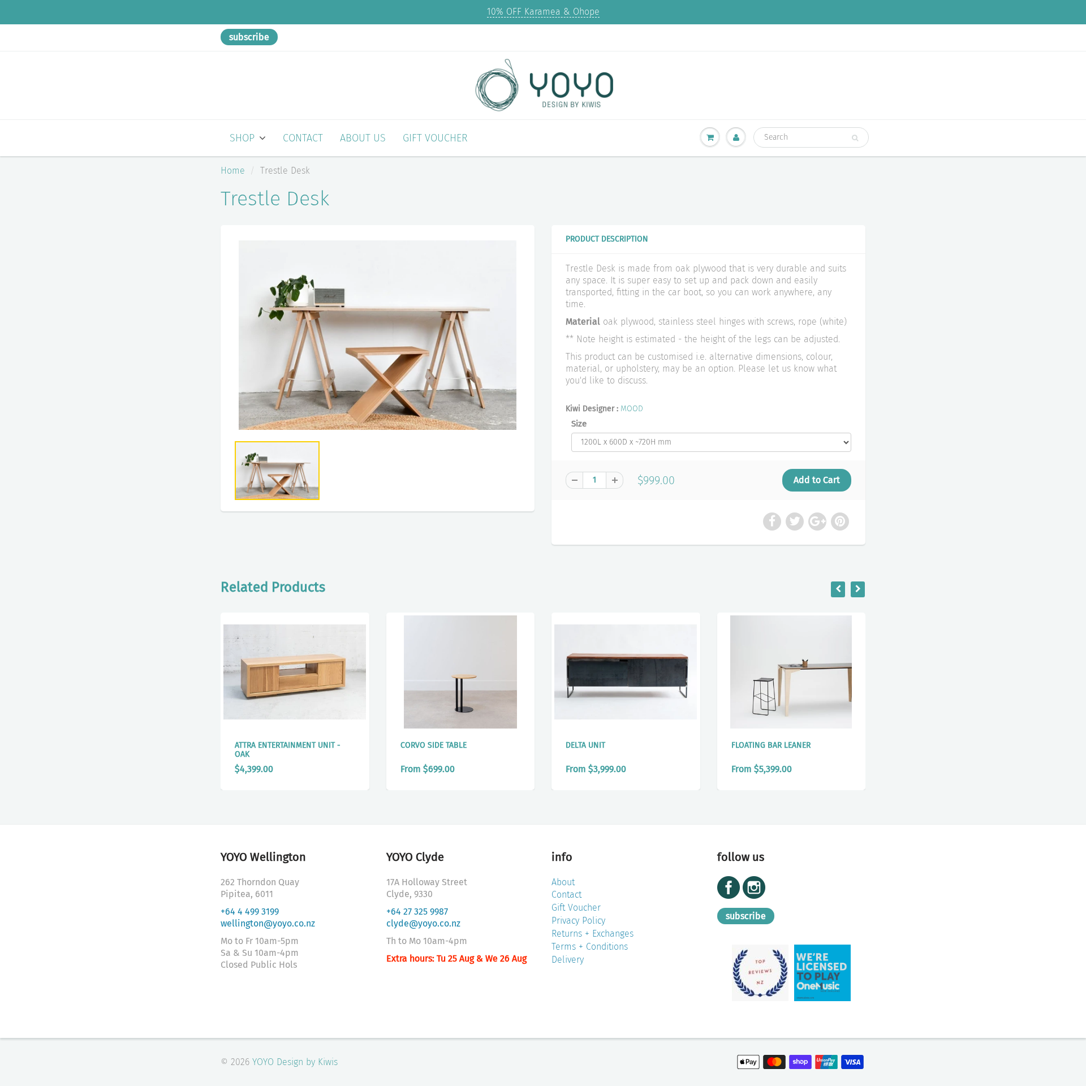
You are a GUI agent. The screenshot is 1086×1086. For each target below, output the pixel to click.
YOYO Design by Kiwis (295, 1062)
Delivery (567, 959)
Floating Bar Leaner (771, 745)
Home (233, 170)
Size (579, 424)
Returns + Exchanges (592, 933)
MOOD (631, 408)
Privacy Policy (578, 920)
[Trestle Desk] (377, 335)
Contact (303, 138)
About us (363, 138)
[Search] (855, 138)
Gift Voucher (435, 138)
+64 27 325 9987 (417, 911)
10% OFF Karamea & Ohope (543, 11)
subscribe (249, 37)
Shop (242, 138)
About (563, 882)
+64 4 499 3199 (250, 911)
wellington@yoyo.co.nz (268, 923)
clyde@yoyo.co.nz (423, 923)
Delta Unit (585, 745)
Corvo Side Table (433, 745)
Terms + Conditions (589, 946)
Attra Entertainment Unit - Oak (288, 749)
